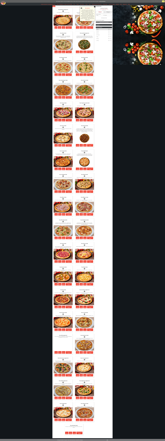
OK (163, 1)
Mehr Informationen (102, 1)
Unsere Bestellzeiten (99, 27)
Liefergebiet (98, 24)
